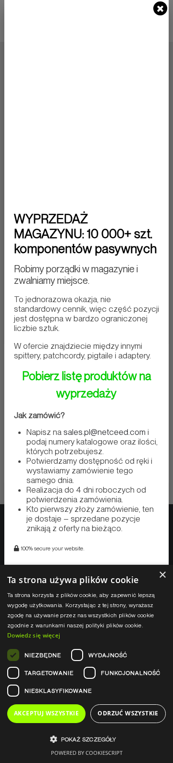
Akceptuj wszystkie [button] (46, 713)
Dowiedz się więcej (33, 635)
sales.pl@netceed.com (104, 432)
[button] (86, 739)
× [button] (162, 575)
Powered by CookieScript (87, 752)
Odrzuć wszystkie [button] (128, 713)
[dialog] (86, 664)
